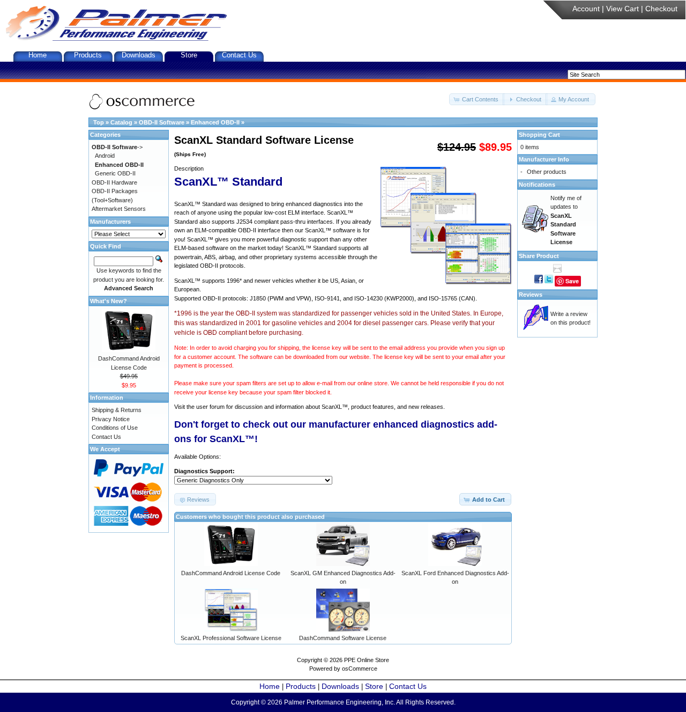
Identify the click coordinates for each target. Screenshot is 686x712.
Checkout (661, 8)
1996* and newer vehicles (260, 280)
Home (37, 55)
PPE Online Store (366, 660)
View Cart (622, 8)
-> (117, 147)
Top (98, 122)
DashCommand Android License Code (230, 573)
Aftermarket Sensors (119, 208)
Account (586, 8)
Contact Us (239, 55)
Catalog (121, 122)
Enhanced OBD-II (215, 122)
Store (189, 55)
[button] (477, 99)
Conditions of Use (115, 427)
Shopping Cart (539, 134)
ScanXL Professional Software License (231, 638)
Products (88, 55)
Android (105, 155)
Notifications (537, 184)
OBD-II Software (161, 122)
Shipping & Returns (116, 410)
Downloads (138, 55)
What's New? (108, 301)
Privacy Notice (111, 419)
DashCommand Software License (342, 638)
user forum (210, 406)
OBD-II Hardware (114, 182)
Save (572, 281)
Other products (546, 171)
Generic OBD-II (115, 173)
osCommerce (359, 668)
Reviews (530, 294)
